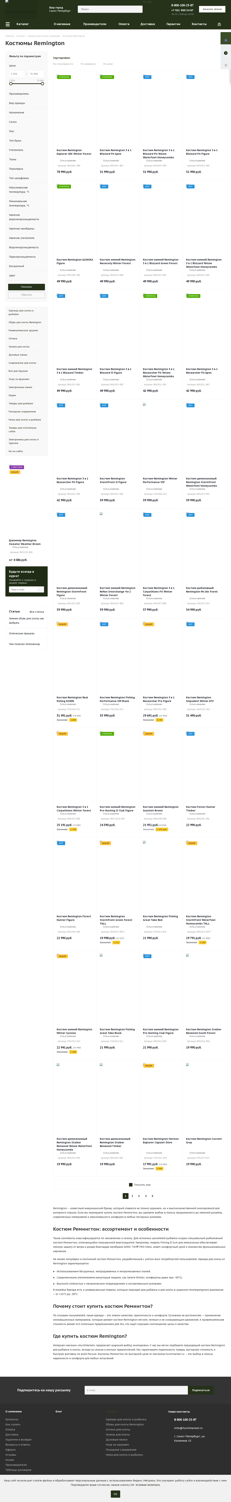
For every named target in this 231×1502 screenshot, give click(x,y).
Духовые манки (116, 1439)
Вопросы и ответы (17, 1444)
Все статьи (37, 611)
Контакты (11, 1419)
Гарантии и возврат (18, 1439)
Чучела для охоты (118, 1434)
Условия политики (148, 1484)
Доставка (12, 1434)
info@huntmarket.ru (188, 1428)
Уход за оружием (117, 1444)
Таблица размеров (18, 1470)
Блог (59, 1411)
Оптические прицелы (21, 633)
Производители (16, 1464)
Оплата (10, 1429)
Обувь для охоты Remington (125, 1424)
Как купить (12, 1424)
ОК (115, 1494)
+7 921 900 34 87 (182, 10)
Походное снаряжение (121, 1449)
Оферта (10, 1449)
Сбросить (26, 294)
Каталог (111, 1411)
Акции (9, 1459)
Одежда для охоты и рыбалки (126, 1419)
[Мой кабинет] (219, 24)
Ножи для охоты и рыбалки (124, 1454)
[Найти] (138, 9)
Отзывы (10, 1454)
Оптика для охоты (118, 1429)
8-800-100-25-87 (182, 5)
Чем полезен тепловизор (24, 644)
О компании (13, 1411)
